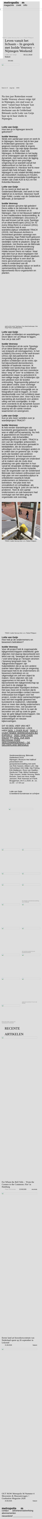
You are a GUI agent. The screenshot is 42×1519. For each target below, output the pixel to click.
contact (5, 1510)
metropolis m (14, 2)
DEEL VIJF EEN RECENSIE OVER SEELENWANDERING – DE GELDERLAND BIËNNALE (16, 741)
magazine (9, 5)
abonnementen (9, 1513)
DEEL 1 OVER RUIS (18, 730)
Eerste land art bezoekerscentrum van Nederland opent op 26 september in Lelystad (18, 1340)
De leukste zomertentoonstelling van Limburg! (30, 901)
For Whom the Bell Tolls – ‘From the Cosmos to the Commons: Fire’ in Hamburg (18, 1184)
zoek (18, 5)
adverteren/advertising (22, 1510)
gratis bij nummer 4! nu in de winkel (29, 1002)
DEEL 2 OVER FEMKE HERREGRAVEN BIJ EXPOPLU (20, 733)
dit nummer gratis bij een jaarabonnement (28, 952)
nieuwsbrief (7, 1516)
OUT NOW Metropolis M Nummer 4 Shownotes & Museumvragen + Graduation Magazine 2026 (18, 1496)
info (25, 5)
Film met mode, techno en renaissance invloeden (8, 1022)
